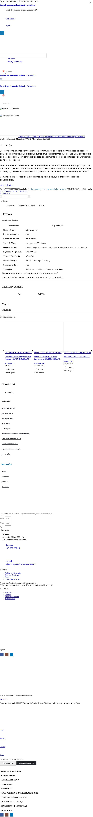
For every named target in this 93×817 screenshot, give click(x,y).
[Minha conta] (1, 69)
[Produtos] (0, 735)
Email (2, 523)
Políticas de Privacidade (20, 527)
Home (4, 472)
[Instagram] (6, 654)
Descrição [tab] (10, 206)
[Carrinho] (1, 743)
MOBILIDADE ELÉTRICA (9, 408)
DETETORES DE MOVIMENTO (13, 191)
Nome (2, 519)
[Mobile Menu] (2, 33)
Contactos (5, 487)
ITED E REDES (6, 424)
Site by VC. (3, 699)
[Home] (1, 726)
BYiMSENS (5, 193)
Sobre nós (5, 477)
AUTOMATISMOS (7, 413)
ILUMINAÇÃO (6, 429)
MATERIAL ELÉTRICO (8, 418)
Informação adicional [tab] (27, 206)
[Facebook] (2, 654)
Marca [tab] (41, 206)
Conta (2, 755)
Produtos (5, 482)
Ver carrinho (8, 763)
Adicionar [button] (10, 369)
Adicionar (4, 201)
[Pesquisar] (31, 103)
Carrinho (2, 747)
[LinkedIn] (11, 654)
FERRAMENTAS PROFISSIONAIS (11, 439)
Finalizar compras (26, 763)
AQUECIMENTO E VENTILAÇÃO (11, 449)
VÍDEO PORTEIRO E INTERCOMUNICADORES (15, 434)
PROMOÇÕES (6, 454)
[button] (1, 768)
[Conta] (0, 751)
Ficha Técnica (6, 185)
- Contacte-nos (17, 5)
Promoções (9, 392)
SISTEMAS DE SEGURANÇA (10, 444)
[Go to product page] (19, 337)
